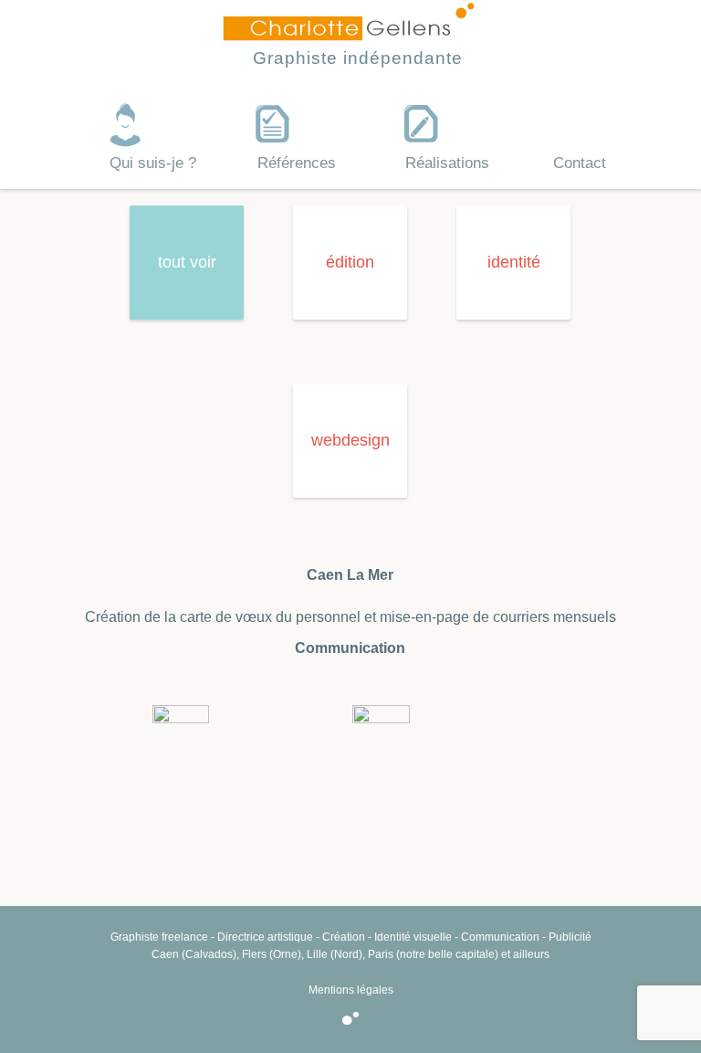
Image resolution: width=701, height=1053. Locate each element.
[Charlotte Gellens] (349, 34)
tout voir (187, 262)
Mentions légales (351, 990)
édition (350, 262)
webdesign (350, 440)
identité (513, 262)
